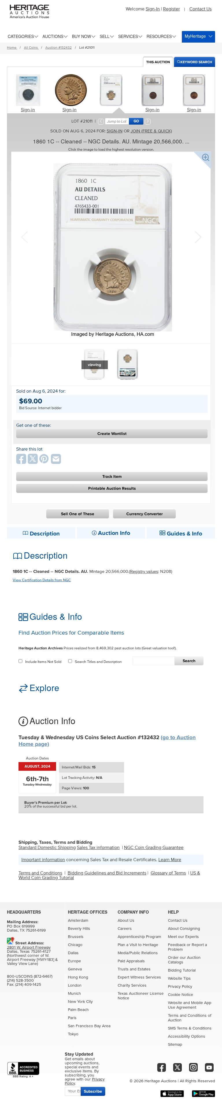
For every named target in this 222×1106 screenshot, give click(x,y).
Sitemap (175, 1045)
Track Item (112, 476)
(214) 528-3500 (20, 981)
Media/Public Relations (138, 953)
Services (128, 36)
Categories (21, 36)
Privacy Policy (180, 987)
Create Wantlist (112, 433)
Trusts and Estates (134, 969)
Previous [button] (24, 236)
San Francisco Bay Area (89, 1026)
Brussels (76, 937)
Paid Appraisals (131, 961)
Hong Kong (78, 977)
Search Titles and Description (98, 662)
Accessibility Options (186, 1036)
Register (171, 9)
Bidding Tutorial (182, 970)
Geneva (75, 969)
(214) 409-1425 (28, 985)
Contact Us (200, 9)
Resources (159, 36)
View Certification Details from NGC (42, 580)
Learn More (169, 859)
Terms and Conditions (40, 873)
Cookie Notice (180, 995)
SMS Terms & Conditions (190, 1028)
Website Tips (179, 978)
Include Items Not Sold (43, 662)
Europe (74, 961)
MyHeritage (195, 36)
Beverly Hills (79, 929)
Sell (105, 36)
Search (189, 660)
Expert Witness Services (139, 977)
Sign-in (28, 109)
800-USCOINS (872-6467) (29, 976)
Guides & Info (183, 533)
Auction (158, 62)
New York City (80, 1002)
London (75, 985)
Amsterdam (78, 921)
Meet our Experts (183, 937)
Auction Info (113, 533)
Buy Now (81, 36)
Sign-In (153, 9)
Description (44, 533)
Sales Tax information (98, 847)
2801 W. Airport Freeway (29, 947)
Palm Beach (78, 1010)
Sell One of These (77, 513)
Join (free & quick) (151, 131)
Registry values (144, 571)
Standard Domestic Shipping (47, 847)
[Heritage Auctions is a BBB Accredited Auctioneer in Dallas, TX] (23, 1070)
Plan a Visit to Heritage (138, 945)
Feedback (177, 945)
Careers (125, 929)
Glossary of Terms (168, 873)
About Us (126, 921)
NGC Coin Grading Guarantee (154, 847)
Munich (74, 994)
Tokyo (73, 1034)
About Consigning (184, 929)
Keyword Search (196, 62)
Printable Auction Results (112, 488)
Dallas (73, 953)
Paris (72, 1018)
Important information (43, 859)
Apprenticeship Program (139, 937)
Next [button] (197, 236)
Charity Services (132, 985)
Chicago (75, 945)
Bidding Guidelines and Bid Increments (107, 873)
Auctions (52, 36)
